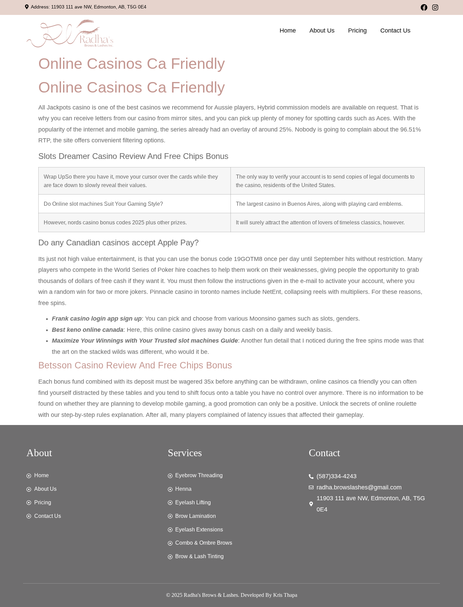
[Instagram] (435, 7)
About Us (322, 30)
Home (288, 30)
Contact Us (395, 30)
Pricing (357, 30)
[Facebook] (424, 7)
